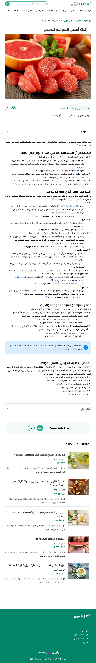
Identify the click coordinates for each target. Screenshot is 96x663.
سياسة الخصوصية (81, 634)
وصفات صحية (13, 10)
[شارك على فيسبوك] (7, 108)
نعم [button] (39, 428)
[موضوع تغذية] (48, 616)
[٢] (38, 156)
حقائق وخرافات (27, 10)
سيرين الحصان (59, 546)
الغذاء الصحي (76, 10)
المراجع (86, 408)
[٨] (76, 259)
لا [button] (31, 428)
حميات (50, 10)
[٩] (23, 293)
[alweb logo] (53, 652)
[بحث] (7, 3)
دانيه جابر (61, 462)
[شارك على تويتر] (13, 108)
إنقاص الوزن (40, 10)
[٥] (53, 212)
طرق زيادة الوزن (62, 10)
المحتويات (85, 131)
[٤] (53, 198)
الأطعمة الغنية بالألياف (69, 206)
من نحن (85, 630)
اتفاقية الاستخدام (81, 638)
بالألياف (76, 170)
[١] (77, 144)
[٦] (72, 225)
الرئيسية (88, 10)
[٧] (39, 229)
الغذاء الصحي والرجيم (80, 108)
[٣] (14, 183)
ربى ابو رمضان (59, 493)
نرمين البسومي (58, 520)
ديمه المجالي (59, 573)
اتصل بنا (85, 642)
